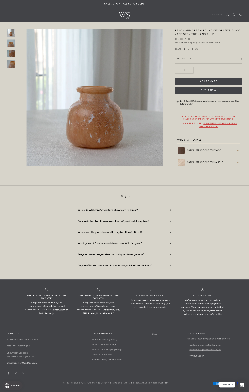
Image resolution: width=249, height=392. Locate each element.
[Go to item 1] (11, 33)
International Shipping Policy (106, 349)
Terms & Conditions (102, 355)
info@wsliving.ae (21, 346)
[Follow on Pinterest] (23, 373)
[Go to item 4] (11, 64)
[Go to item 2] (11, 43)
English (215, 15)
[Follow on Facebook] (8, 373)
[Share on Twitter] (188, 49)
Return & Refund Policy (104, 344)
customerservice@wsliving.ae (205, 345)
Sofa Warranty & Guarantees (107, 359)
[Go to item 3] (11, 54)
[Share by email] (196, 49)
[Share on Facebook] (184, 49)
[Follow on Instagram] (15, 373)
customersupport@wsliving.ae (205, 349)
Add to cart (208, 81)
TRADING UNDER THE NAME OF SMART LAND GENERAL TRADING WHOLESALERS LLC (130, 383)
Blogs (154, 334)
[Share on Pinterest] (192, 49)
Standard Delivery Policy (104, 339)
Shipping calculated (198, 43)
